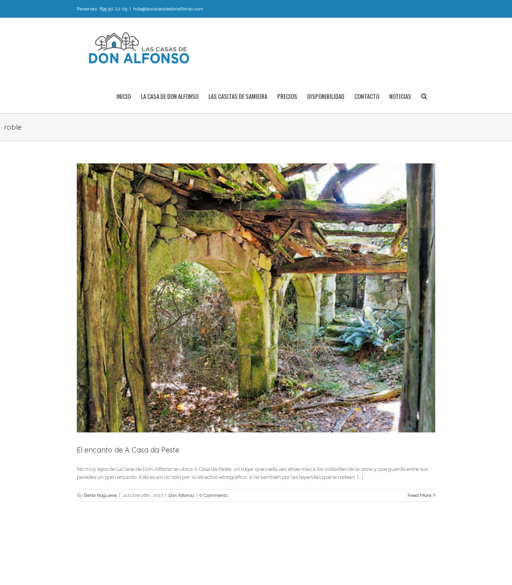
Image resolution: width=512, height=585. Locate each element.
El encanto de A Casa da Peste (128, 449)
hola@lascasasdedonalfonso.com (168, 9)
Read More (419, 495)
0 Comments (213, 495)
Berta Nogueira (100, 495)
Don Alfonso (181, 495)
